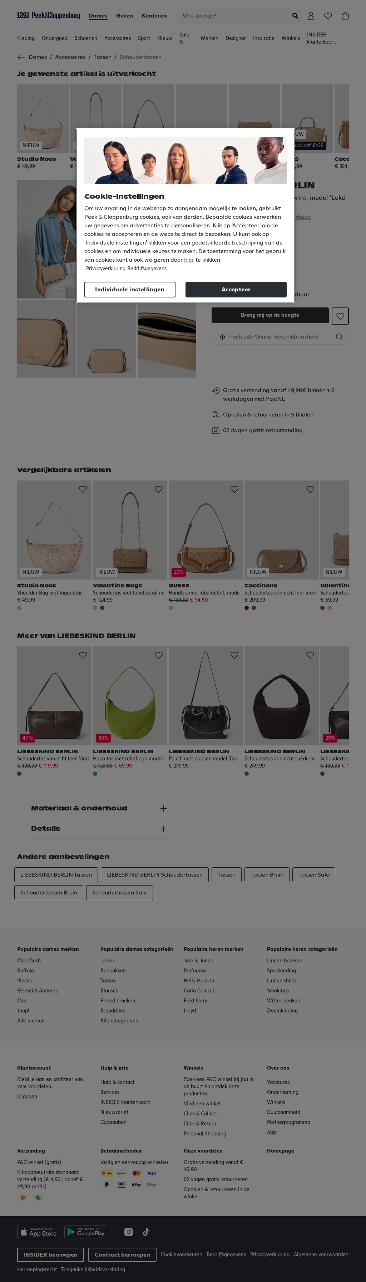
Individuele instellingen (129, 289)
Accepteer (236, 289)
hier (189, 260)
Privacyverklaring (105, 268)
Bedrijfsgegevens (147, 268)
